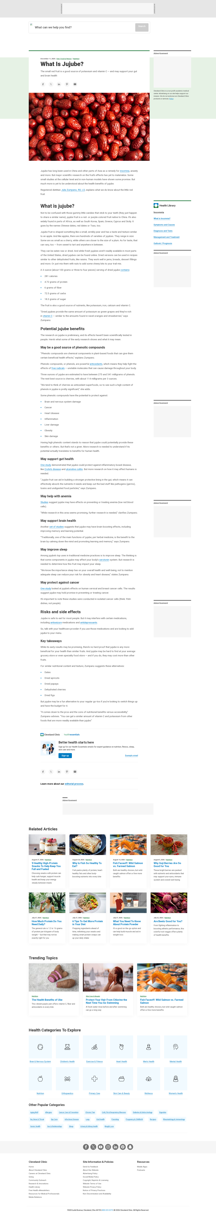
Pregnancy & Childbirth (134, 1119)
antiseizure (56, 622)
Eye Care (54, 1119)
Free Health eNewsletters (39, 1190)
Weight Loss (109, 1126)
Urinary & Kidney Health (89, 1126)
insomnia (124, 170)
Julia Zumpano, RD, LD (73, 189)
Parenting (115, 1119)
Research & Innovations (38, 1183)
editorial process (74, 783)
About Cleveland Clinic (38, 1170)
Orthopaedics (67, 1093)
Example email (131, 755)
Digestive (162, 1112)
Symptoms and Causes (164, 225)
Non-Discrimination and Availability (97, 1194)
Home (31, 1167)
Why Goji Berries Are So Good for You (167, 865)
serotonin (104, 559)
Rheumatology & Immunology (174, 1119)
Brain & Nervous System (40, 1061)
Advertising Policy (90, 1173)
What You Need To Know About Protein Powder (127, 923)
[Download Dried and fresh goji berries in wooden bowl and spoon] (169, 844)
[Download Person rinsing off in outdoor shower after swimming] (108, 977)
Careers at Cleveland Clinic (40, 1173)
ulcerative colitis (74, 469)
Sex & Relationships (54, 1126)
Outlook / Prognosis (163, 243)
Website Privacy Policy (92, 1187)
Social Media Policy (91, 1177)
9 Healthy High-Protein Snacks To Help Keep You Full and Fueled (46, 866)
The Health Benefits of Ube (47, 999)
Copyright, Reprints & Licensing (95, 1180)
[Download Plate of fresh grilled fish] (87, 844)
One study (45, 465)
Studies (44, 502)
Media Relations (35, 1197)
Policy (171, 99)
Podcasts (141, 1170)
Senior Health (35, 1126)
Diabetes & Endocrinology (142, 1112)
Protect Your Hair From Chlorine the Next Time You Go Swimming (106, 1001)
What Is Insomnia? (162, 218)
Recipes (153, 1119)
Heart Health (121, 1061)
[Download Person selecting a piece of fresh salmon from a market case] (128, 844)
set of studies (56, 526)
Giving (31, 1177)
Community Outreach (37, 1180)
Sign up (65, 755)
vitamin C (47, 315)
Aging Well (34, 1112)
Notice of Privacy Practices (94, 1190)
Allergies (48, 1112)
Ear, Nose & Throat (37, 1119)
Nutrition (76, 59)
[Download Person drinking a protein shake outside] (47, 903)
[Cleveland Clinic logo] (50, 735)
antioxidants (96, 363)
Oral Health (100, 1119)
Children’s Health (67, 1061)
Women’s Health (176, 1093)
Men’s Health (148, 1061)
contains (124, 269)
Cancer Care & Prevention (68, 1112)
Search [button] (142, 26)
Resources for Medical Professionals (44, 1194)
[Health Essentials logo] (71, 735)
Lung (87, 1119)
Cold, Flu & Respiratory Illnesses (114, 1112)
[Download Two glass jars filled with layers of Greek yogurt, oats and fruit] (47, 844)
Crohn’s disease (52, 469)
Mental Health (176, 1061)
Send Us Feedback (90, 1167)
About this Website (90, 1170)
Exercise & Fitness (94, 1061)
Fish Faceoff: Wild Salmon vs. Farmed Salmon (128, 865)
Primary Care (94, 1093)
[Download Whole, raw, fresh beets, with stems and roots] (169, 903)
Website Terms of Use (92, 1183)
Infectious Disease (72, 1119)
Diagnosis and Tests (163, 231)
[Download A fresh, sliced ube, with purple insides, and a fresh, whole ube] (54, 977)
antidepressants (88, 622)
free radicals (58, 368)
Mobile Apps (142, 1167)
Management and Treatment (167, 237)
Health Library (34, 1187)
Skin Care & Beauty (93, 996)
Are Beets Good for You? (168, 921)
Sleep (71, 1126)
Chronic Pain (90, 1112)
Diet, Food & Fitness (64, 59)
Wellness (148, 1093)
